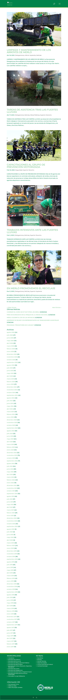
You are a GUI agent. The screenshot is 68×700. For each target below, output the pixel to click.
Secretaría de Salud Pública (15, 664)
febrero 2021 (11, 513)
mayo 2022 (10, 472)
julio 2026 (10, 335)
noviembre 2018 (12, 586)
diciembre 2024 (12, 387)
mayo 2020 (10, 537)
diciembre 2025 (12, 354)
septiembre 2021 (12, 493)
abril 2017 (10, 638)
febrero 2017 (11, 644)
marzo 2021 (10, 510)
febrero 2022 (11, 480)
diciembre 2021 (11, 485)
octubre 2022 (11, 458)
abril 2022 (10, 474)
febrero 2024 (11, 414)
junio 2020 (10, 534)
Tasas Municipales (42, 662)
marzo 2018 (10, 608)
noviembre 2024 (12, 390)
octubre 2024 (11, 392)
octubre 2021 (11, 491)
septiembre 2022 (12, 461)
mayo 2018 (10, 603)
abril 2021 (10, 507)
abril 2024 (10, 409)
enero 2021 (10, 515)
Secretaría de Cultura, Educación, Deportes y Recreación (20, 666)
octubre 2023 (11, 425)
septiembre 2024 (12, 395)
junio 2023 (10, 436)
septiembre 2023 (12, 428)
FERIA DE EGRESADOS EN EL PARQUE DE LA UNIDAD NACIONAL (27, 315)
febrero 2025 (11, 381)
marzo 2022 (10, 477)
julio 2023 (10, 433)
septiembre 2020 (12, 526)
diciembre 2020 (12, 518)
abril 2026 (10, 343)
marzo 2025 (10, 379)
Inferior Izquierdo (30, 55)
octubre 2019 (11, 556)
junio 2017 (10, 633)
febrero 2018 (11, 611)
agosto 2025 (10, 365)
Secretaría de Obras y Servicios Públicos (18, 662)
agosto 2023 (10, 431)
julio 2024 (10, 400)
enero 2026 (10, 351)
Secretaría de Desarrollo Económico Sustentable (17, 674)
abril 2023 (10, 441)
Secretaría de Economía (14, 661)
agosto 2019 (10, 562)
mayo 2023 (10, 439)
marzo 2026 (10, 346)
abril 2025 (10, 376)
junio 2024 (10, 403)
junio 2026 (10, 338)
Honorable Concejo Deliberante (16, 676)
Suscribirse (40, 658)
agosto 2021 (10, 496)
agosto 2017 (10, 627)
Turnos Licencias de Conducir (45, 664)
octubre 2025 (11, 359)
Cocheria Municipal (42, 666)
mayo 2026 (10, 340)
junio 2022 (10, 469)
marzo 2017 (10, 641)
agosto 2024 (11, 398)
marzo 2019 (10, 575)
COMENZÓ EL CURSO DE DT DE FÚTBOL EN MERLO (23, 312)
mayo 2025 (10, 373)
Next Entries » (56, 307)
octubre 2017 (11, 622)
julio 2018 (10, 597)
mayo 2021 (10, 504)
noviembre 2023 (12, 422)
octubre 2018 (11, 589)
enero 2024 (10, 417)
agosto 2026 (11, 332)
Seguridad (18, 170)
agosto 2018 (10, 595)
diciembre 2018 (12, 584)
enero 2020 (10, 548)
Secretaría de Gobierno (14, 659)
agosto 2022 (10, 463)
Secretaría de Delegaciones (15, 670)
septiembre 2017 (12, 625)
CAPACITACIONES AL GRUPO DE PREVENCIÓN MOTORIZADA (26, 165)
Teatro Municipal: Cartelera (15, 687)
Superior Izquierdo (36, 291)
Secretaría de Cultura (13, 668)
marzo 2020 (10, 543)
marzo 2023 (10, 444)
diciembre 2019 (12, 551)
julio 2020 (10, 532)
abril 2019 (10, 573)
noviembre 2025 (12, 357)
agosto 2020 (11, 529)
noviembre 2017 (12, 619)
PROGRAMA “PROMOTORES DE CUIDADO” (20, 325)
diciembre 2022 (12, 452)
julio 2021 (9, 499)
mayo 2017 (10, 636)
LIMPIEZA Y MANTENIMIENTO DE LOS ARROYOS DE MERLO (29, 51)
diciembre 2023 (12, 420)
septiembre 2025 (12, 362)
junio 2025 (10, 370)
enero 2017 (10, 646)
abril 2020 (10, 540)
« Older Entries (11, 307)
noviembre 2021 (12, 488)
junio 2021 (10, 502)
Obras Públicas (35, 115)
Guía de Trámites (41, 661)
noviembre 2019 (12, 554)
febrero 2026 (11, 349)
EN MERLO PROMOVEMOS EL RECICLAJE (31, 288)
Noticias (38, 55)
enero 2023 (10, 450)
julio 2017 (9, 630)
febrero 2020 (11, 545)
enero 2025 (10, 384)
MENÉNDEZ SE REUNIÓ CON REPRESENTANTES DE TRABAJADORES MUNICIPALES (33, 320)
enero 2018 (10, 614)
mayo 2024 (10, 406)
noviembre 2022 (12, 455)
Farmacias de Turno (13, 684)
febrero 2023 (11, 447)
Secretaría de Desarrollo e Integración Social (20, 671)
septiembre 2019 (12, 559)
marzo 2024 (10, 411)
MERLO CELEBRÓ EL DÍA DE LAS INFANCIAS (21, 317)
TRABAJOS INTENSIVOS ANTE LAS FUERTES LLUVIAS (32, 231)
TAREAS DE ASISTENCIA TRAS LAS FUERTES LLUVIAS (32, 110)
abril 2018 (10, 605)
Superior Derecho (46, 115)
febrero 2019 (11, 578)
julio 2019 (10, 564)
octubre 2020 (11, 523)
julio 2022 (10, 466)
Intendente (11, 658)
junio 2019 (10, 567)
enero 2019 (10, 581)
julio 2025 (10, 368)
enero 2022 (10, 482)
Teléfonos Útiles (12, 686)
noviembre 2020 (12, 521)
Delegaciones (19, 55)
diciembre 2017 (11, 616)
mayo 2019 (10, 570)
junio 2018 (10, 600)
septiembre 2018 (12, 592)
